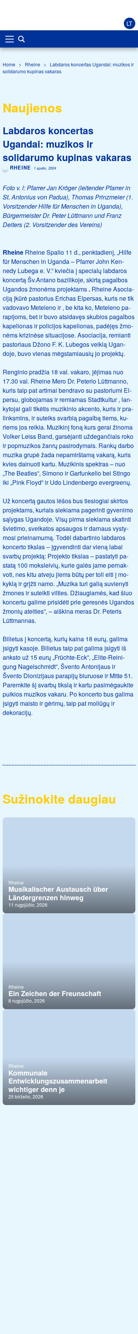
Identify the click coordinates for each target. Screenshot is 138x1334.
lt (129, 23)
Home (9, 64)
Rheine (32, 64)
